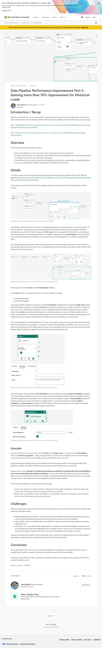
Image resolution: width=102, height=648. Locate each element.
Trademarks (96, 639)
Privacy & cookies (76, 639)
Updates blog (25, 22)
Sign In (94, 17)
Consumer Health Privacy (27, 644)
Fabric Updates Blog (36, 22)
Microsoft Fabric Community (12, 22)
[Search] (82, 17)
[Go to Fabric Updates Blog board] (15, 596)
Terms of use (87, 639)
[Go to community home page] (17, 17)
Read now (85, 27)
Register (87, 17)
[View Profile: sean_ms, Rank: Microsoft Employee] (13, 105)
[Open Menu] (96, 22)
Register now (6, 10)
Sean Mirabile (21, 105)
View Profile (85, 585)
